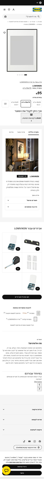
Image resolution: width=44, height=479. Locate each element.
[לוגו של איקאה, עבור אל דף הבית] (37, 10)
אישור (22, 473)
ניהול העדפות (22, 467)
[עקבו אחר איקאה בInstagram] (35, 441)
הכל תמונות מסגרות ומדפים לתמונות (22, 325)
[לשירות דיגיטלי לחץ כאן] (6, 470)
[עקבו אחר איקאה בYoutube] (29, 441)
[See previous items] (39, 385)
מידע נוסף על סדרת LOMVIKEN (31, 82)
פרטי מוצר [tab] (21, 132)
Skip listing (38, 382)
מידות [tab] (11, 132)
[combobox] (24, 16)
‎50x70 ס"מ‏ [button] (27, 88)
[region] (22, 50)
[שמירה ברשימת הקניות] (4, 32)
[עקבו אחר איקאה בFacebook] (40, 441)
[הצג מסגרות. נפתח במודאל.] (32, 263)
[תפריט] (4, 9)
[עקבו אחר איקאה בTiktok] (24, 441)
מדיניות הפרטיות (15, 462)
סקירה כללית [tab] (34, 132)
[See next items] (39, 389)
